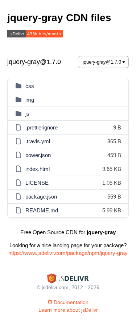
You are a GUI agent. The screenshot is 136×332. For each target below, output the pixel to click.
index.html (37, 169)
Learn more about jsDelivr (68, 310)
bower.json (38, 155)
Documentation (71, 302)
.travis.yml (37, 141)
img (29, 100)
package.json (41, 196)
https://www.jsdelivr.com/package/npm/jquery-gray (68, 253)
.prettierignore (41, 127)
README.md (41, 210)
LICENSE (37, 183)
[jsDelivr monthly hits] (35, 34)
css (29, 86)
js (27, 114)
